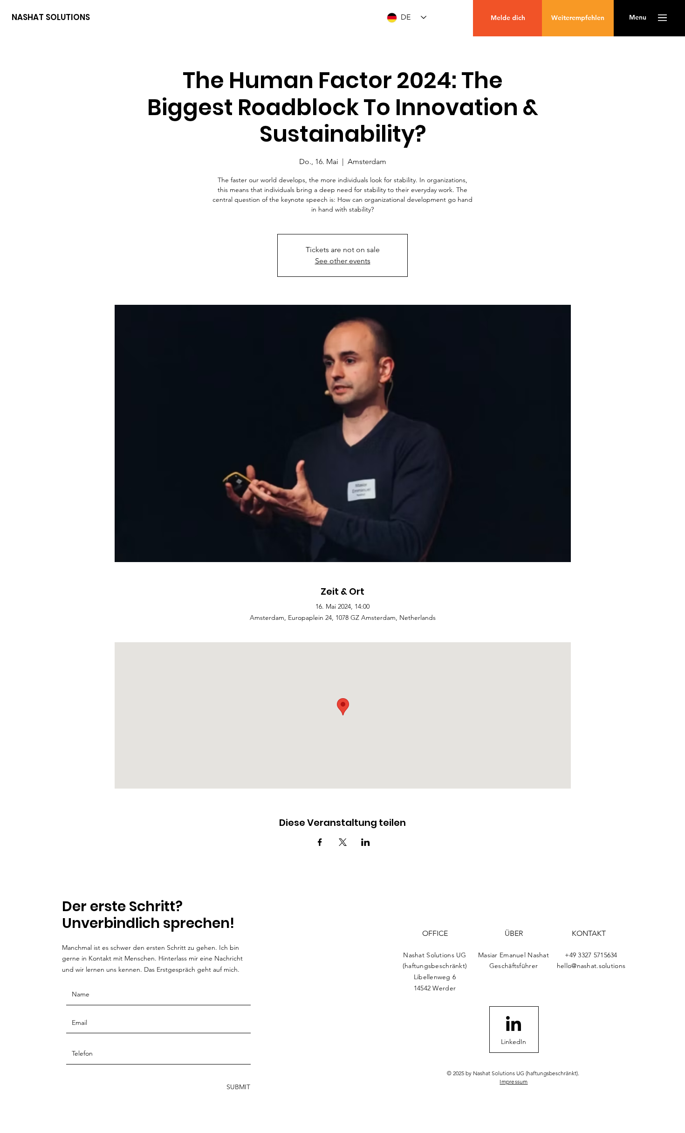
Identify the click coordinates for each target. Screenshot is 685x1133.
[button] (638, 17)
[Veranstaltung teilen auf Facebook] (319, 842)
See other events (342, 260)
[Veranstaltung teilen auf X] (342, 842)
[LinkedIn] (513, 1025)
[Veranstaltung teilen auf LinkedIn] (365, 842)
